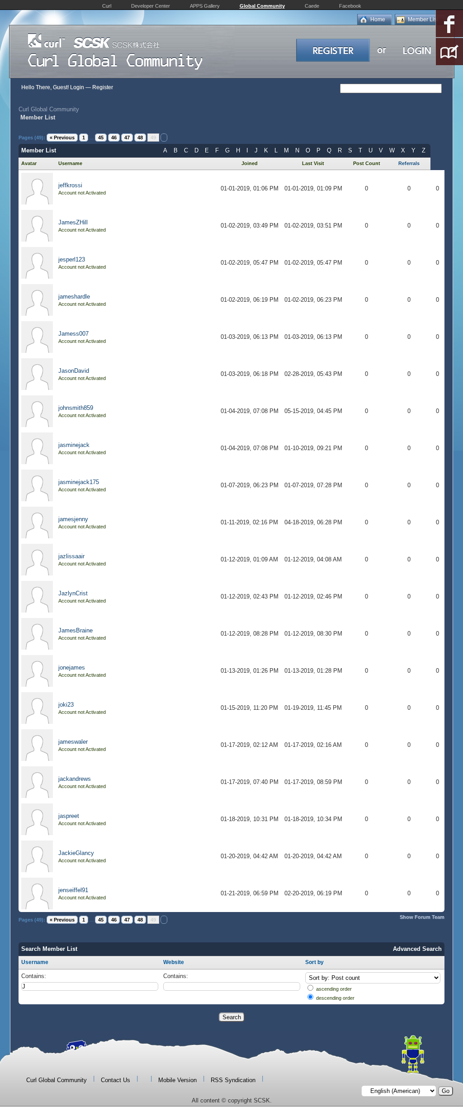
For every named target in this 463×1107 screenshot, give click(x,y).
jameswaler (73, 741)
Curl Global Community (49, 109)
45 (101, 137)
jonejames (71, 667)
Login (77, 87)
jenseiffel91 (73, 890)
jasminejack (74, 445)
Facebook (350, 6)
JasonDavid (73, 370)
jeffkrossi (70, 185)
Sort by (314, 962)
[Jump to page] (164, 137)
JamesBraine (75, 630)
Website (173, 962)
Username (34, 962)
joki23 (66, 704)
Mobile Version (177, 1080)
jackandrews (74, 778)
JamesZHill (73, 222)
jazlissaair (71, 556)
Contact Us (115, 1080)
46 (114, 137)
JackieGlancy (76, 853)
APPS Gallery (205, 6)
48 (140, 137)
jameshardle (74, 296)
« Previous (62, 137)
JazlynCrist (73, 593)
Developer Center (150, 6)
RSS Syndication (233, 1080)
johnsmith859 (75, 407)
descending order (335, 998)
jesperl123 (71, 259)
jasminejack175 (78, 482)
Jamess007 (73, 333)
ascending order (334, 989)
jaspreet (68, 815)
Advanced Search (417, 948)
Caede (312, 6)
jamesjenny (73, 519)
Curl (106, 6)
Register (102, 87)
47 (127, 137)
